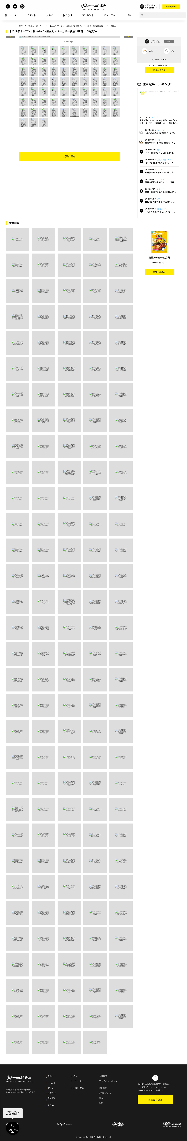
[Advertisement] (69, 135)
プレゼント (88, 15)
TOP (21, 26)
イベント (31, 15)
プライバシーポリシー (108, 1082)
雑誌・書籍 (78, 1088)
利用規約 (103, 1088)
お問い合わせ (105, 1093)
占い (130, 15)
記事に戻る (69, 156)
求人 (101, 1098)
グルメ (49, 15)
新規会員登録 (171, 7)
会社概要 (103, 1076)
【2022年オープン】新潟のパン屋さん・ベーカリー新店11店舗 (77, 26)
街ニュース (11, 15)
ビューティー (111, 15)
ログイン (169, 41)
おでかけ (67, 15)
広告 (101, 1103)
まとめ (51, 1105)
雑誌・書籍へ (159, 272)
